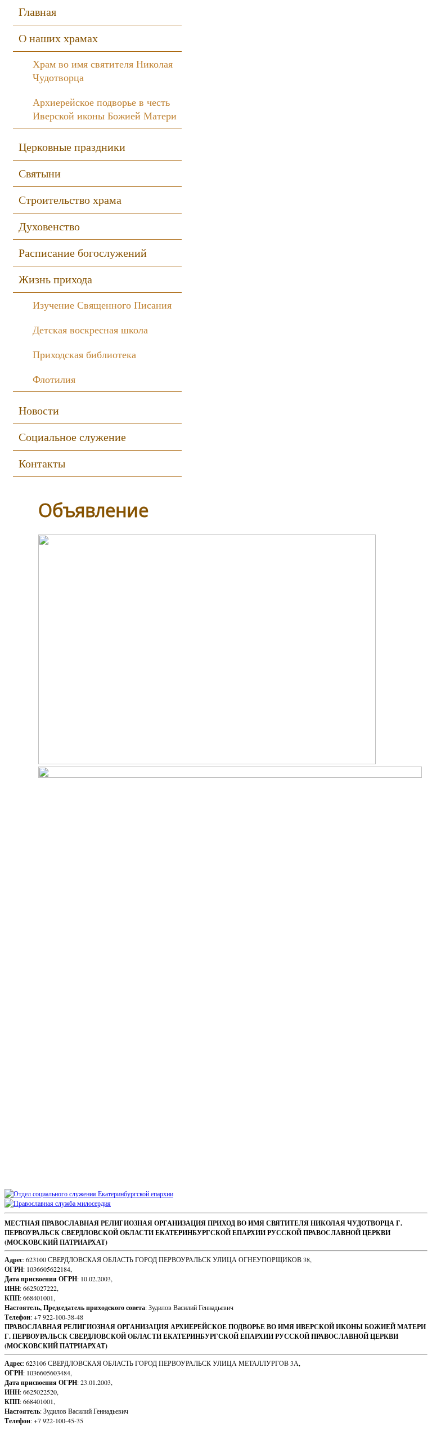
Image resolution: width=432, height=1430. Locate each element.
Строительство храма (70, 199)
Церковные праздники (72, 146)
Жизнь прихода (55, 279)
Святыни (40, 173)
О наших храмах (58, 38)
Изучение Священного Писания (102, 304)
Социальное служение (72, 436)
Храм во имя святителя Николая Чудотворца (103, 70)
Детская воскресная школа (90, 329)
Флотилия (54, 379)
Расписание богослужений (83, 252)
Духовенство (49, 226)
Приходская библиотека (84, 354)
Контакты (42, 463)
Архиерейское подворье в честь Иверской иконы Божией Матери (105, 108)
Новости (39, 410)
